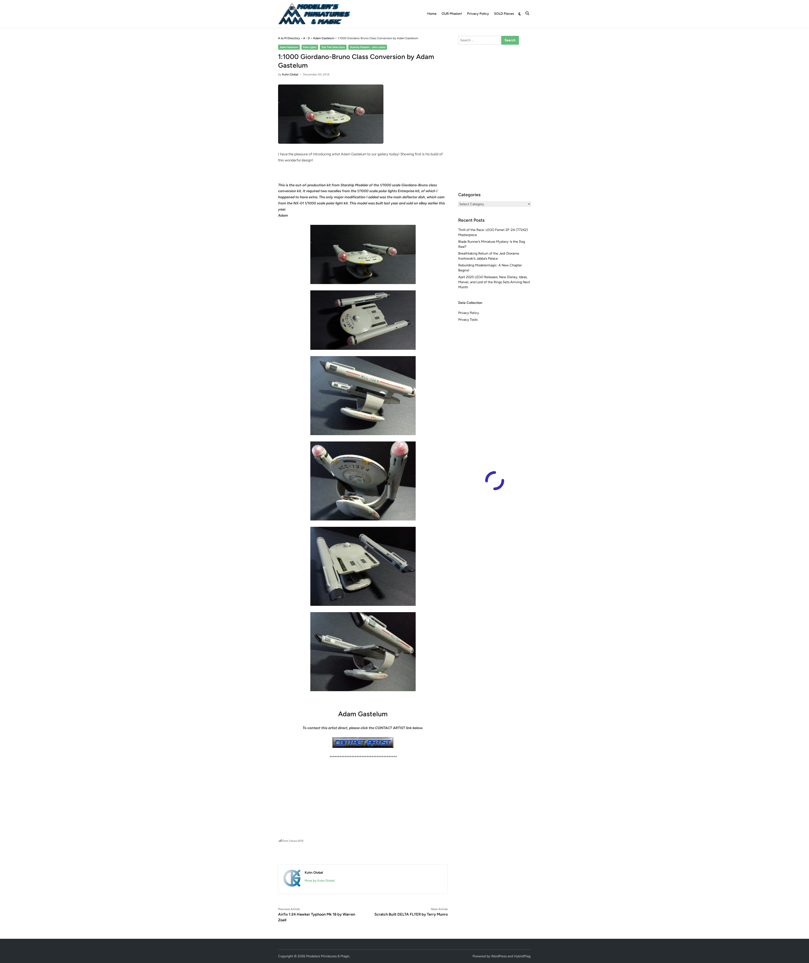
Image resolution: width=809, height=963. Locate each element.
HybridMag (522, 956)
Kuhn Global (290, 74)
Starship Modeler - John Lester (368, 47)
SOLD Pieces (504, 14)
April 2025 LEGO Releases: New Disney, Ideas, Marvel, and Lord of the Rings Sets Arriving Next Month (494, 282)
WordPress (499, 956)
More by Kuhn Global (320, 881)
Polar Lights (309, 47)
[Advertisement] (363, 779)
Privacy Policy (478, 14)
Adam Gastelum (289, 47)
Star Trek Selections (333, 47)
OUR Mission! (452, 14)
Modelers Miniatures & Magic (328, 956)
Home (432, 14)
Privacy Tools (468, 320)
